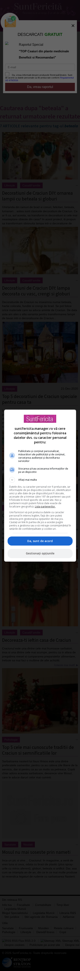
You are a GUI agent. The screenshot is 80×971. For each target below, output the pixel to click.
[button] (40, 480)
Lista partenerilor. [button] (45, 506)
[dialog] (40, 486)
